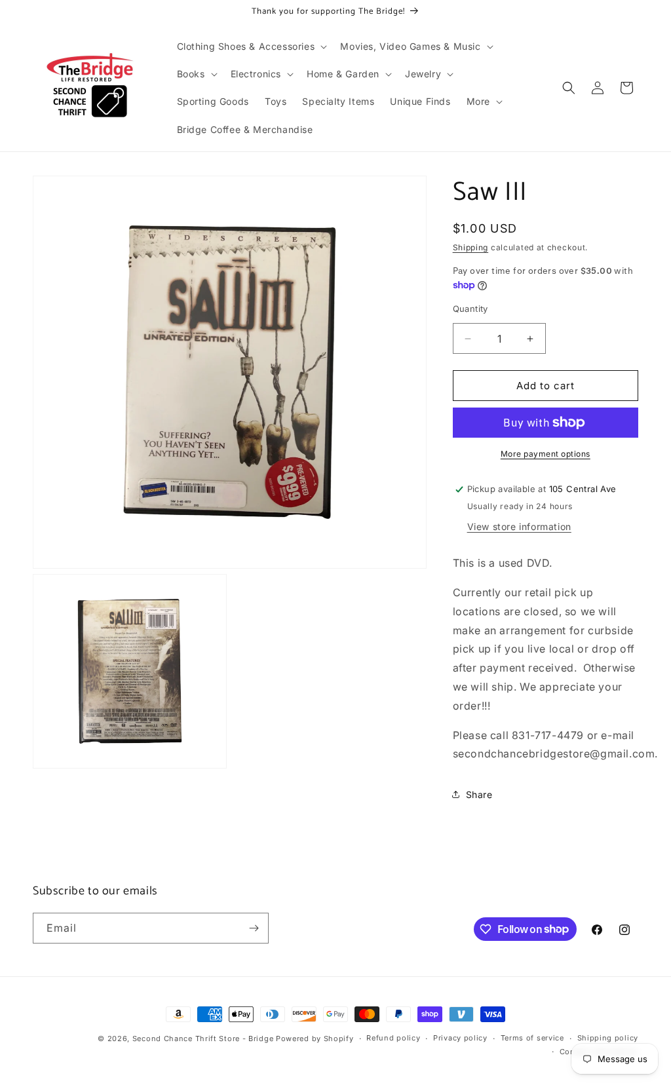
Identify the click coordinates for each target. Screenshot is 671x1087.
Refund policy (393, 1037)
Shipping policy (608, 1037)
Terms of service (532, 1037)
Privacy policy (460, 1037)
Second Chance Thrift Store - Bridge (203, 1038)
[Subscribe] (253, 928)
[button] (251, 46)
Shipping (471, 247)
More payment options (545, 454)
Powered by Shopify (315, 1038)
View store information (519, 526)
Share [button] (479, 794)
